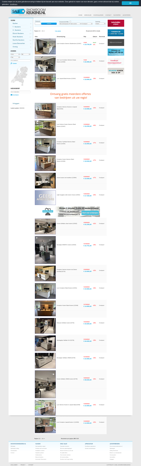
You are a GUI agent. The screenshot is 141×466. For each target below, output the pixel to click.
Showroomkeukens (29, 12)
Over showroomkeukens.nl (116, 446)
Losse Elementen (22, 43)
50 (76, 438)
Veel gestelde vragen (40, 446)
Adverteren (126, 15)
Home (80, 15)
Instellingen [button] (13, 4)
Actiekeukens (38, 454)
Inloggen (16, 103)
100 (78, 438)
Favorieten (117, 15)
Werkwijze (87, 15)
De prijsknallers (63, 452)
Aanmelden (112, 457)
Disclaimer (14, 464)
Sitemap (30, 464)
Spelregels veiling (15, 448)
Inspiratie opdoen (39, 452)
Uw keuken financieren (40, 459)
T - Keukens (22, 27)
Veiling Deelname (114, 450)
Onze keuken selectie (65, 454)
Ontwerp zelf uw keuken (41, 448)
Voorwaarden (98, 15)
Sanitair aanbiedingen (90, 448)
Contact (108, 15)
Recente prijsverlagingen (66, 448)
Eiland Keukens (22, 33)
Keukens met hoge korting (66, 459)
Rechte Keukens (22, 40)
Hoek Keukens (22, 37)
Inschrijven (16, 95)
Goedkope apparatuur (90, 446)
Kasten (22, 23)
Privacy (23, 464)
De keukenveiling (64, 457)
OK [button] (130, 3)
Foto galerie (58, 31)
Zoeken (15, 63)
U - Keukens (22, 30)
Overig (22, 47)
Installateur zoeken (39, 450)
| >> (44, 31)
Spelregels (112, 448)
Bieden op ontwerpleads (115, 452)
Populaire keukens (64, 446)
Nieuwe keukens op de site (66, 450)
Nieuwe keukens (39, 457)
